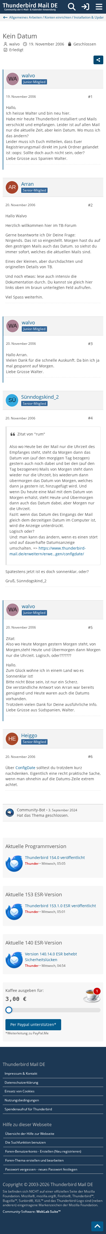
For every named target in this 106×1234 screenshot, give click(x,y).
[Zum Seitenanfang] (97, 1226)
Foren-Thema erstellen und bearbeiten (34, 1160)
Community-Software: (32, 1211)
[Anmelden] (85, 7)
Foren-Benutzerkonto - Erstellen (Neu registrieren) (43, 1151)
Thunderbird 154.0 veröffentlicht (55, 857)
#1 (90, 96)
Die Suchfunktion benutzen (25, 1142)
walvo (14, 44)
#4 (90, 418)
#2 (90, 205)
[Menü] (98, 6)
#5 (90, 627)
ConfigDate (25, 767)
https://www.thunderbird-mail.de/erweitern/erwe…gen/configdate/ (48, 551)
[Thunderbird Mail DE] (30, 6)
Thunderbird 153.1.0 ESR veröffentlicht (60, 905)
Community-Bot (31, 809)
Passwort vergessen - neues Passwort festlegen (41, 1169)
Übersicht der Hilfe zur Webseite (29, 1133)
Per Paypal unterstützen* (33, 1024)
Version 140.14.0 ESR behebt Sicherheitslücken (51, 956)
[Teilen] (98, 60)
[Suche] (71, 6)
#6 (90, 756)
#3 (90, 343)
